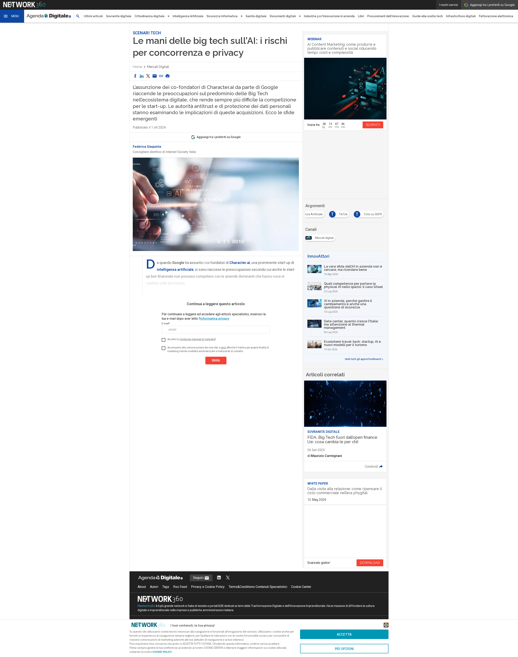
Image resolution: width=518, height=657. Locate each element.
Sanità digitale (256, 16)
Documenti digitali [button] (283, 16)
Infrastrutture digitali (461, 16)
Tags (165, 587)
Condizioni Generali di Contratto (197, 339)
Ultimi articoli (93, 16)
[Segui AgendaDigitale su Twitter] (227, 578)
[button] (12, 16)
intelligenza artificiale (175, 269)
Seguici (198, 578)
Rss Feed (180, 587)
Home (137, 67)
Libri (361, 16)
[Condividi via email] (154, 76)
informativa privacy (214, 319)
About (142, 587)
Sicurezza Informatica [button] (222, 16)
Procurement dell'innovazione (388, 16)
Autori (154, 587)
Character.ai (239, 262)
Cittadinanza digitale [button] (150, 16)
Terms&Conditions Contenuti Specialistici (258, 587)
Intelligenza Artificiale (188, 16)
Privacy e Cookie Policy (208, 587)
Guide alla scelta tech (427, 16)
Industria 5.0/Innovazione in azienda (329, 16)
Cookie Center (301, 587)
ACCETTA (344, 634)
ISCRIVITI (373, 125)
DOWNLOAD (370, 563)
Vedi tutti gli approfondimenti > (364, 359)
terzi (223, 347)
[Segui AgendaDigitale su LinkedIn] (219, 578)
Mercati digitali (158, 67)
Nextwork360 (146, 605)
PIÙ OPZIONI (344, 648)
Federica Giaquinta (147, 146)
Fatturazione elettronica (496, 16)
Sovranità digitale (118, 16)
